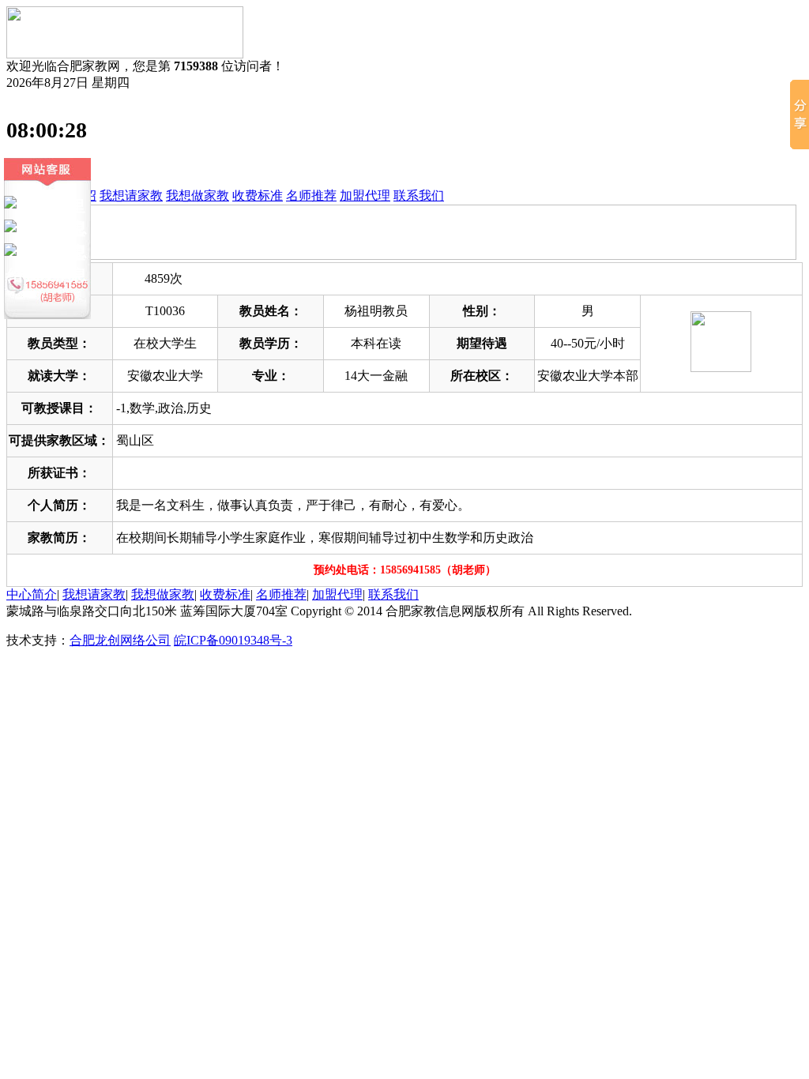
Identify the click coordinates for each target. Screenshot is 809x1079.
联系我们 (418, 195)
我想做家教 (197, 195)
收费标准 (257, 195)
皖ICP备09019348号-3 (233, 640)
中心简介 (31, 594)
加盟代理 (365, 195)
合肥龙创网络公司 (120, 640)
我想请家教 (131, 195)
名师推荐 (311, 195)
